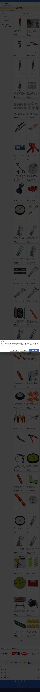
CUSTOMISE (23, 350)
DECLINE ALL (14, 350)
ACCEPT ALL (34, 350)
